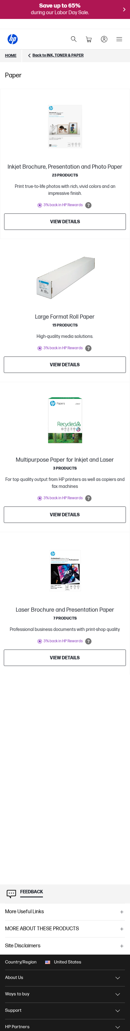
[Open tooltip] (88, 205)
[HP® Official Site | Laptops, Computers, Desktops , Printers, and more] (12, 39)
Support (13, 1010)
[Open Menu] (119, 39)
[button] (65, 911)
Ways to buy (17, 994)
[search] (73, 39)
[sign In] (104, 39)
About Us (14, 977)
